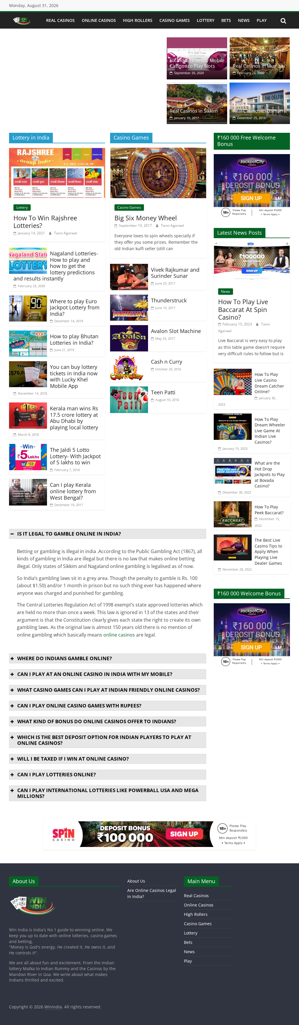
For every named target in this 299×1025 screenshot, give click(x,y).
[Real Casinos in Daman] (260, 86)
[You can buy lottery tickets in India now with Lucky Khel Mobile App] (28, 364)
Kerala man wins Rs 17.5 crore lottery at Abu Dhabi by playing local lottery (74, 418)
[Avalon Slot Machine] (129, 328)
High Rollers (137, 20)
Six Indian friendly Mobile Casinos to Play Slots (197, 63)
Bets (226, 20)
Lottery (205, 20)
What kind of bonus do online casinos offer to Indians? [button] (96, 721)
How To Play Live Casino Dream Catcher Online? (269, 383)
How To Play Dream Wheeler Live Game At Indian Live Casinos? (270, 430)
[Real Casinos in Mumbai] (260, 41)
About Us (136, 881)
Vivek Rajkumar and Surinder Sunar (175, 273)
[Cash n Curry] (129, 359)
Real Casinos (60, 20)
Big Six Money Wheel (145, 217)
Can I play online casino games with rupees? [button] (79, 705)
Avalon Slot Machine (176, 330)
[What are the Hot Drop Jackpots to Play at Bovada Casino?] (233, 460)
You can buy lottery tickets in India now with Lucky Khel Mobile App (74, 376)
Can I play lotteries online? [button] (56, 774)
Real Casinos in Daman (258, 111)
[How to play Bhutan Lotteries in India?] (28, 334)
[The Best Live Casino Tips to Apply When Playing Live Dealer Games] (233, 537)
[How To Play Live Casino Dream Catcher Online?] (233, 371)
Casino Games (174, 20)
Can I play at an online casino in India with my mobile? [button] (94, 674)
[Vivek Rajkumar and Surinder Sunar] (129, 267)
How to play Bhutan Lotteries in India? (74, 339)
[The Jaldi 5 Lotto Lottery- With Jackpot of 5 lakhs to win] (28, 447)
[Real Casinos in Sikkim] (197, 86)
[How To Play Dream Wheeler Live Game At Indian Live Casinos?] (233, 416)
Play (262, 20)
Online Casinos (99, 20)
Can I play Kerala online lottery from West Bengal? (73, 491)
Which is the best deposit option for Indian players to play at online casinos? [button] (104, 740)
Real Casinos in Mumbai (259, 66)
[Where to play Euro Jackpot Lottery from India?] (28, 299)
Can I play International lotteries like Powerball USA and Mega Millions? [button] (108, 793)
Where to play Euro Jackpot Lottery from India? (75, 307)
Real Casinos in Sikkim (194, 111)
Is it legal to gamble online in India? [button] (69, 533)
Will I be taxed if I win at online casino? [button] (73, 758)
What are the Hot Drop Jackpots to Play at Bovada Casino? (270, 474)
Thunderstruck (169, 300)
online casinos (119, 635)
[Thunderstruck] (129, 298)
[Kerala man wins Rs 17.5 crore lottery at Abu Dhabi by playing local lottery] (28, 406)
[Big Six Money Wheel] (158, 151)
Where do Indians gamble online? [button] (64, 658)
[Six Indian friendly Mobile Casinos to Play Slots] (197, 41)
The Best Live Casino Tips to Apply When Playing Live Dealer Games (268, 551)
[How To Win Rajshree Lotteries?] (57, 151)
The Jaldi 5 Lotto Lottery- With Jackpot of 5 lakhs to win (75, 456)
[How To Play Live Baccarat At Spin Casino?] (252, 245)
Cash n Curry (166, 361)
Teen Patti (163, 392)
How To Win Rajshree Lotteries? (45, 221)
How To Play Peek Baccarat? (269, 509)
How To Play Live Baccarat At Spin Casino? (243, 309)
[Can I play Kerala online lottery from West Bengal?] (28, 482)
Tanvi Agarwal (65, 233)
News (244, 20)
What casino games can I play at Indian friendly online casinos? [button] (108, 689)
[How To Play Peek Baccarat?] (233, 504)
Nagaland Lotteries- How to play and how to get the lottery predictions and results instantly (55, 266)
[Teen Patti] (129, 390)
